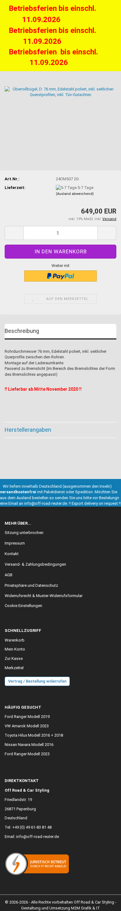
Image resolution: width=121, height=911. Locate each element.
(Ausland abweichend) (75, 194)
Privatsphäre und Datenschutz (31, 585)
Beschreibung (22, 331)
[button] (14, 233)
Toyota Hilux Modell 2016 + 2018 (34, 735)
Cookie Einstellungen (23, 605)
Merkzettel (14, 667)
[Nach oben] (104, 901)
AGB (8, 575)
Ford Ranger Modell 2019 (27, 716)
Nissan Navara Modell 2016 (29, 744)
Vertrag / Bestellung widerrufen (37, 681)
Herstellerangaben (28, 429)
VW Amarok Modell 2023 (27, 726)
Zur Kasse (14, 658)
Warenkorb (15, 640)
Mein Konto (15, 649)
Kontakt (12, 553)
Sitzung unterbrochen (24, 532)
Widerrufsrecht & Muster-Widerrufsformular (44, 595)
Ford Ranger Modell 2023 (27, 754)
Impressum (15, 543)
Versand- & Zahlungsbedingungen (35, 564)
